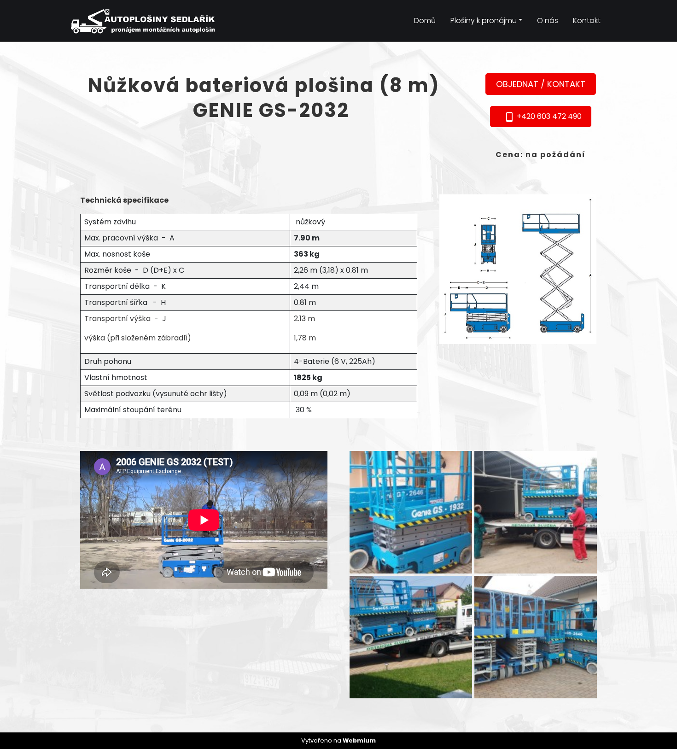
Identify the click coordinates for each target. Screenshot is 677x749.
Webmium (359, 740)
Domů (425, 20)
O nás (547, 20)
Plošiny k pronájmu (483, 20)
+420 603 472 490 (543, 117)
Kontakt (587, 20)
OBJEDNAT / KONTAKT (540, 84)
